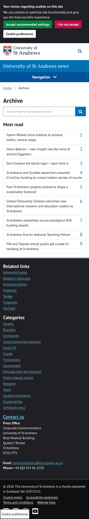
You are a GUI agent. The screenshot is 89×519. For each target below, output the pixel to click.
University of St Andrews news (36, 66)
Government (11, 366)
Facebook (10, 290)
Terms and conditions (18, 502)
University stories (15, 284)
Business (9, 330)
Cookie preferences (19, 34)
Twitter (8, 296)
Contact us (13, 417)
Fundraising (11, 360)
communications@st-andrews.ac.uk (38, 463)
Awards (8, 324)
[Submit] (80, 111)
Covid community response (22, 342)
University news (14, 407)
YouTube (9, 308)
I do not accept (68, 24)
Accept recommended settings (27, 24)
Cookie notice (12, 497)
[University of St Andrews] (24, 51)
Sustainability (12, 401)
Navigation (41, 76)
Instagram (10, 302)
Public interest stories (18, 378)
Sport (7, 389)
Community (11, 336)
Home (7, 88)
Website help (46, 502)
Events (8, 354)
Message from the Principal (22, 372)
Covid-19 (9, 348)
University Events (15, 272)
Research (9, 384)
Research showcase (16, 278)
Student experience (16, 395)
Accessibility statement (42, 497)
